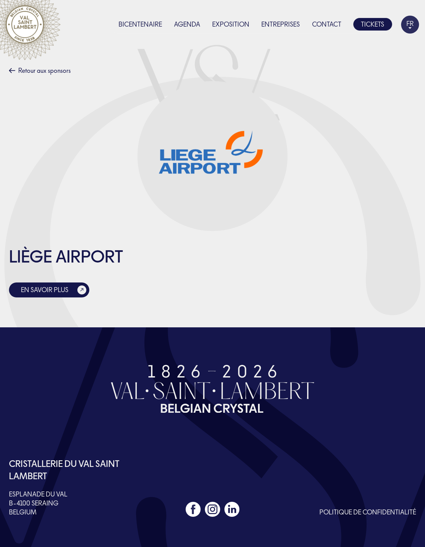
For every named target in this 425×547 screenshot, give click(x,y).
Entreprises (280, 24)
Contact (326, 24)
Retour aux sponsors (44, 70)
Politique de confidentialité (367, 512)
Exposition (230, 24)
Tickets (372, 24)
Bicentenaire (140, 24)
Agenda (187, 24)
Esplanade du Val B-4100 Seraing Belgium (38, 503)
